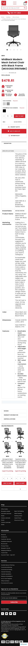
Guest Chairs (17, 518)
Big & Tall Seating (19, 511)
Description (7, 143)
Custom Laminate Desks (5, 523)
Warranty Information (11, 415)
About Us (3, 534)
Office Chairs (15, 17)
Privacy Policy (4, 546)
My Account (4, 543)
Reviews (6, 411)
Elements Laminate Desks (6, 514)
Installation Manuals (6, 541)
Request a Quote (5, 548)
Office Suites (4, 509)
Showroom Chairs (19, 520)
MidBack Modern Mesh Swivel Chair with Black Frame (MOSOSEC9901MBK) (13, 19)
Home (2, 17)
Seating (8, 17)
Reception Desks (5, 511)
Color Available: (10, 100)
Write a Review (6, 75)
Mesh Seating (18, 513)
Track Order (4, 552)
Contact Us (4, 537)
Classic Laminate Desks (5, 519)
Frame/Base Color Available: (13, 107)
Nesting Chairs (18, 515)
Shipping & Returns (9, 419)
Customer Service (6, 539)
